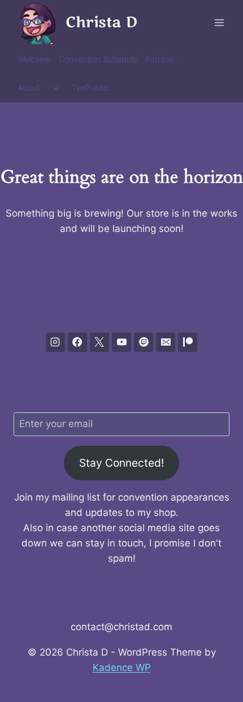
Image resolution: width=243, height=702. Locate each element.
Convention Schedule (98, 59)
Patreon (159, 59)
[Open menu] (219, 22)
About (29, 87)
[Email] (165, 342)
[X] (99, 342)
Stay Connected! (121, 463)
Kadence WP (122, 667)
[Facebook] (77, 342)
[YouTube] (121, 342)
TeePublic (90, 87)
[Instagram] (55, 342)
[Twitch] (143, 342)
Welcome (34, 59)
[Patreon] (187, 342)
